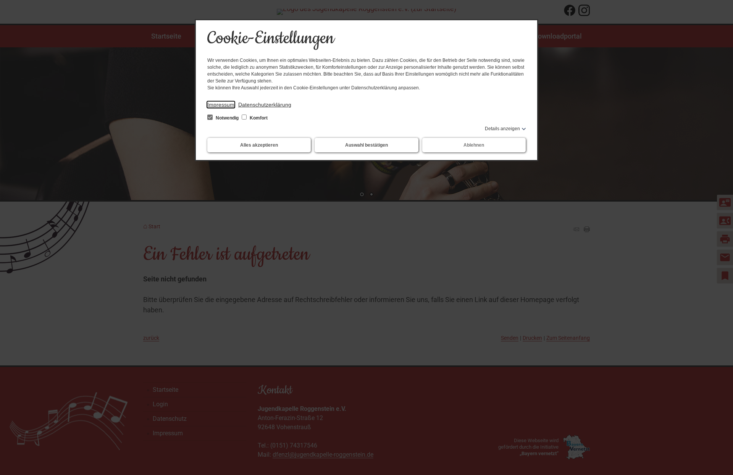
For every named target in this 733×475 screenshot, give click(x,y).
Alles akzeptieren (259, 145)
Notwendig (227, 118)
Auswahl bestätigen (366, 145)
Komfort (258, 118)
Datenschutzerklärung (264, 105)
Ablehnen (473, 145)
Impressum (220, 105)
